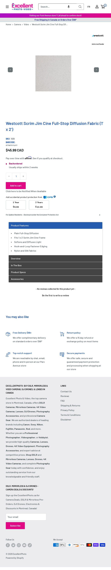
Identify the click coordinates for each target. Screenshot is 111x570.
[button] (68, 6)
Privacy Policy (67, 410)
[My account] (97, 6)
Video (26, 24)
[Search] (80, 6)
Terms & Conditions (71, 414)
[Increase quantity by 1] (23, 176)
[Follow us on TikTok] (30, 545)
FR (88, 6)
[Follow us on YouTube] (24, 545)
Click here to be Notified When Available (26, 191)
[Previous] (10, 69)
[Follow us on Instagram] (19, 545)
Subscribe (15, 525)
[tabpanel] (55, 238)
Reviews (65, 396)
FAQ (62, 400)
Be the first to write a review (55, 295)
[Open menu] (7, 7)
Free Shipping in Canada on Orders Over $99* (56, 19)
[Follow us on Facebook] (8, 545)
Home (8, 24)
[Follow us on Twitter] (13, 545)
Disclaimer (66, 419)
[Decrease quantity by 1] (9, 176)
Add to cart (15, 185)
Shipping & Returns (70, 405)
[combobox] (57, 6)
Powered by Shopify (15, 558)
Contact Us (66, 391)
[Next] (96, 69)
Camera (17, 24)
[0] (103, 6)
